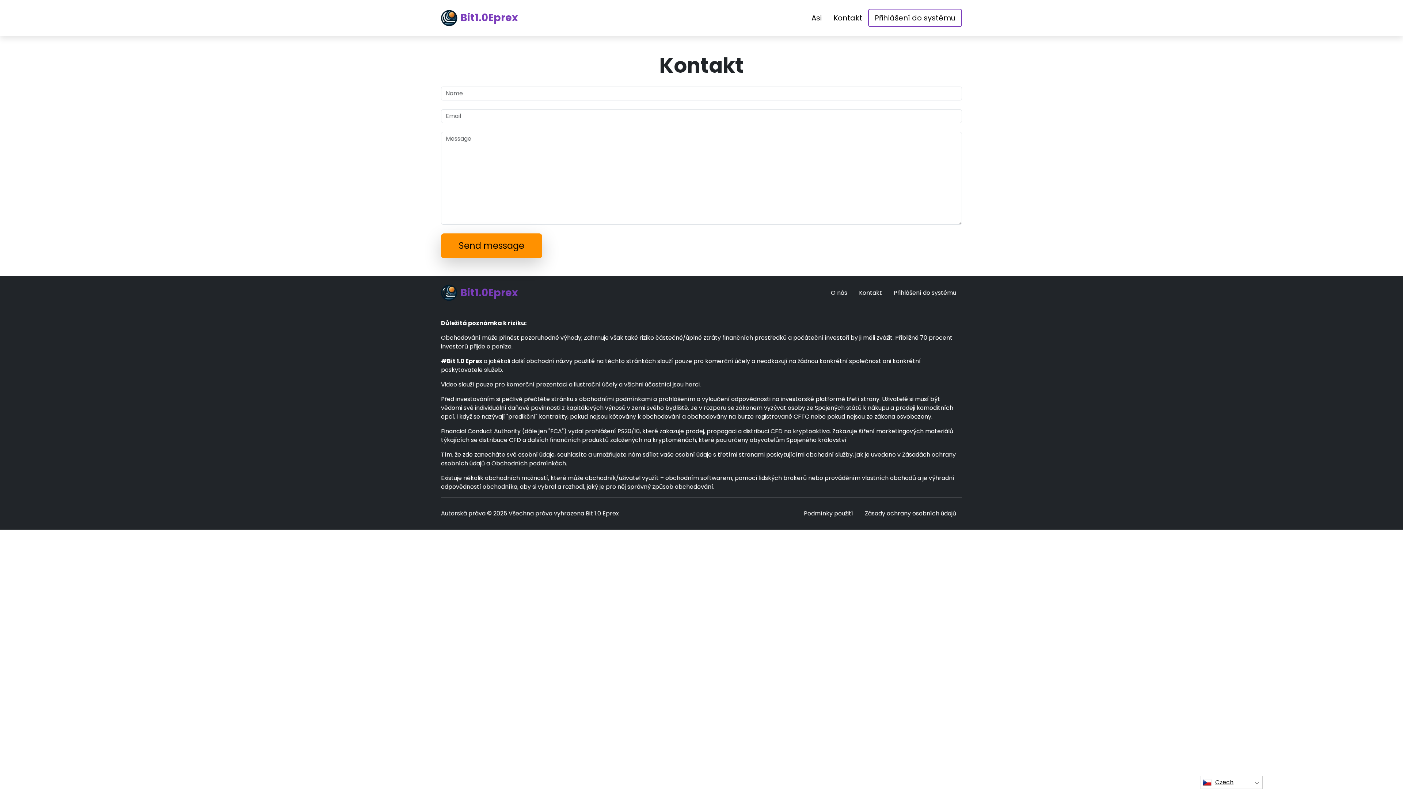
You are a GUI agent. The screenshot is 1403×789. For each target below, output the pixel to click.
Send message (491, 246)
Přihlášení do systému (915, 18)
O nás (839, 293)
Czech (1224, 782)
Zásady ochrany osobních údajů (910, 513)
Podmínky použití (828, 513)
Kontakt (847, 18)
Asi (816, 18)
